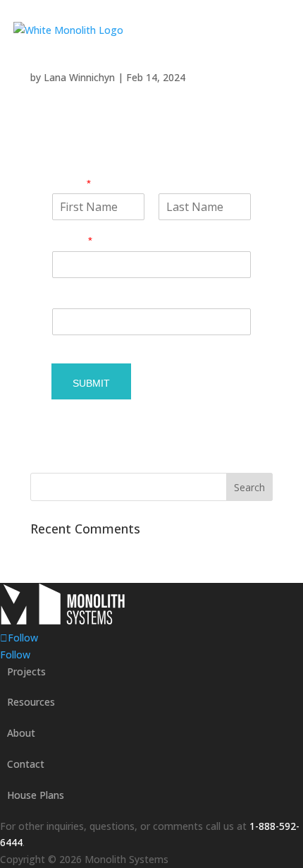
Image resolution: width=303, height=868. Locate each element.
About (21, 733)
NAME (71, 184)
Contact (25, 764)
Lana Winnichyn (79, 77)
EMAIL (72, 241)
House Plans (35, 795)
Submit (91, 383)
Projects (26, 671)
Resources (31, 702)
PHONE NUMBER (96, 299)
